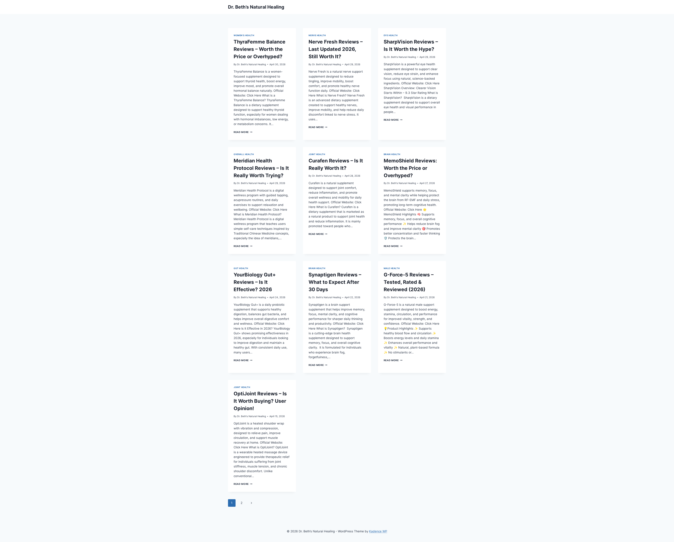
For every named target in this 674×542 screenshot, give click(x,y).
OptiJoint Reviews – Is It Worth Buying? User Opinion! (260, 401)
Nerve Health (317, 35)
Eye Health (391, 35)
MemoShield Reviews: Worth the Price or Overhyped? (410, 168)
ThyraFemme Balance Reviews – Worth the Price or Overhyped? (259, 49)
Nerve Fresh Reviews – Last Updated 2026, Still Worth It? (336, 49)
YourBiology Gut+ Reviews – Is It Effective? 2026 (255, 282)
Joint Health (317, 154)
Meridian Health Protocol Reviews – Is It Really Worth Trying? (261, 168)
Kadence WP (378, 531)
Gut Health (241, 268)
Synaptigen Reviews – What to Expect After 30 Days (335, 282)
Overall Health (244, 154)
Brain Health (392, 154)
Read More (243, 132)
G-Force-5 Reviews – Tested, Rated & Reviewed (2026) (409, 282)
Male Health (392, 268)
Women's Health (244, 35)
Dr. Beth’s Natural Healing (251, 64)
